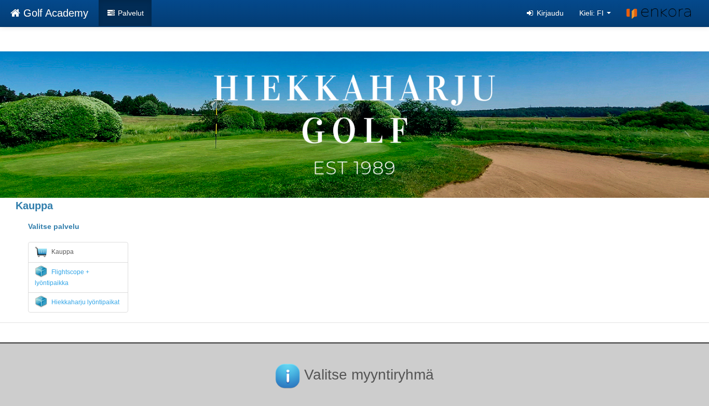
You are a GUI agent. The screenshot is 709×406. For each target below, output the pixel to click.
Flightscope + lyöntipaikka (62, 277)
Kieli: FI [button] (592, 13)
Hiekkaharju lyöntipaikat (84, 302)
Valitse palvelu (53, 226)
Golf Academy (54, 13)
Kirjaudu (549, 13)
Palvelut (130, 13)
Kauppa (62, 251)
